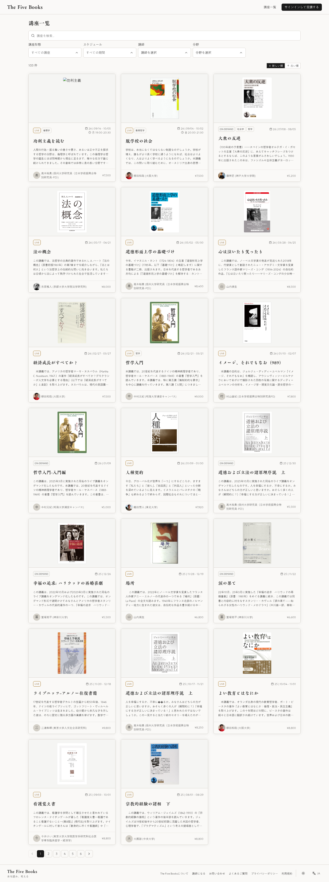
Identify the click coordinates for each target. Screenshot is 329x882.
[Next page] (89, 853)
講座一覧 (270, 7)
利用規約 (287, 873)
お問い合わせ (217, 873)
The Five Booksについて (174, 873)
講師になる (198, 873)
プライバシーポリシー (264, 873)
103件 (32, 65)
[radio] (276, 65)
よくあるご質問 (238, 873)
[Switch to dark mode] (303, 873)
